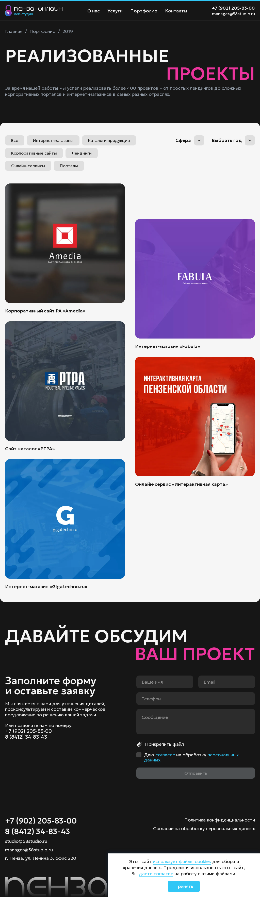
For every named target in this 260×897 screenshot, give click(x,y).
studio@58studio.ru (26, 841)
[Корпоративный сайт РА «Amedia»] (65, 248)
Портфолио (143, 11)
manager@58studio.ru (233, 13)
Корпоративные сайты (34, 153)
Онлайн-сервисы (28, 165)
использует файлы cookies (182, 861)
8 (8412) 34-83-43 (26, 737)
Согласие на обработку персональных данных (204, 828)
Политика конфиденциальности (219, 820)
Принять (183, 886)
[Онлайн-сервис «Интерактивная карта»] (195, 422)
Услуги (115, 11)
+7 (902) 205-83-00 (233, 8)
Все (14, 140)
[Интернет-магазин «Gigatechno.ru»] (65, 524)
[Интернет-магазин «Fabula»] (195, 284)
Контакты (176, 11)
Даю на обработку (191, 757)
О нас (93, 11)
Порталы (69, 165)
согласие (165, 755)
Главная (13, 31)
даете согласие (156, 873)
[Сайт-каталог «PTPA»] (65, 386)
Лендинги (82, 153)
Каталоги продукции (109, 140)
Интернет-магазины (53, 140)
